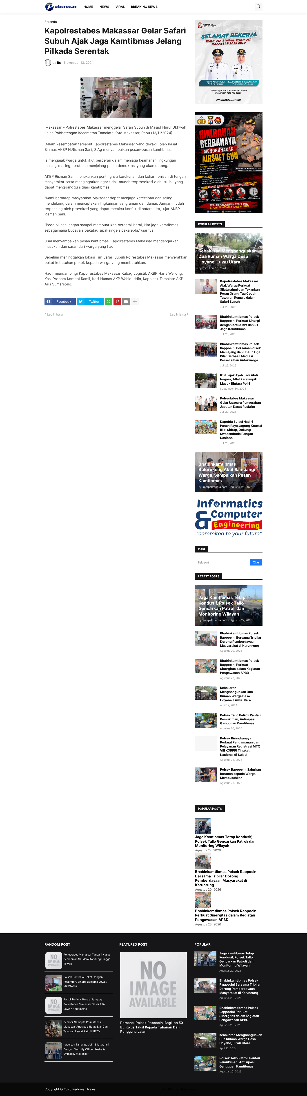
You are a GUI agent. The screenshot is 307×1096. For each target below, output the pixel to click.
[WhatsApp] (108, 301)
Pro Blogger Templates (179, 1089)
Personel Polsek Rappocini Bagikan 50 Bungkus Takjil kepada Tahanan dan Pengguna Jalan (151, 1027)
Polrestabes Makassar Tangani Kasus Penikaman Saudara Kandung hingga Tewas (86, 959)
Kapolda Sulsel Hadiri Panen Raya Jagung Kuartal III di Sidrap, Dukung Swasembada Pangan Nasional (241, 430)
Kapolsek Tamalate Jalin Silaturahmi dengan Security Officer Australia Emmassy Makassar (86, 1049)
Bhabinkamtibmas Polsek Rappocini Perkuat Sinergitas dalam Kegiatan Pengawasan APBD (240, 667)
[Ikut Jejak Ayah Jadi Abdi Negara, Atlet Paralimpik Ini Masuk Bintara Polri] (206, 380)
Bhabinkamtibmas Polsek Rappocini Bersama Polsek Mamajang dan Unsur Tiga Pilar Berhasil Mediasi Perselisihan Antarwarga (240, 352)
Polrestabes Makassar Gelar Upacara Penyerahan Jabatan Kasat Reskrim (240, 402)
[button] (259, 7)
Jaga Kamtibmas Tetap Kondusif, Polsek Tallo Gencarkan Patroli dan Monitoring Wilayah (225, 841)
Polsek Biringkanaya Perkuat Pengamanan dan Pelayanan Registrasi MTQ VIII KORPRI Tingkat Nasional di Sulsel (240, 746)
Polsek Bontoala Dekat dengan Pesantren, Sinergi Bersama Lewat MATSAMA (85, 981)
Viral (120, 7)
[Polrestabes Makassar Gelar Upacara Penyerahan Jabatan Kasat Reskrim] (206, 403)
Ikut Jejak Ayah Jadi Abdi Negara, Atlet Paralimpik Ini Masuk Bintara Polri (240, 379)
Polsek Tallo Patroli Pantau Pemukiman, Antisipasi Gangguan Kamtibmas (240, 719)
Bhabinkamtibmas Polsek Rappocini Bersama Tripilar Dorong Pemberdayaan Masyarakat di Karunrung (240, 639)
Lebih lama (178, 314)
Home (88, 7)
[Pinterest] (117, 301)
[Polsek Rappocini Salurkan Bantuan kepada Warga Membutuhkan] (206, 774)
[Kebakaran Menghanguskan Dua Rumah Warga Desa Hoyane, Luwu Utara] (206, 693)
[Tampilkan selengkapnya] (135, 301)
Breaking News (144, 7)
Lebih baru (55, 314)
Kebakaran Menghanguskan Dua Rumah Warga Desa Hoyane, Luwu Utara (236, 694)
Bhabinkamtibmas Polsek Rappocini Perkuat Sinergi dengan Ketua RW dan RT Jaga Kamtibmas (240, 323)
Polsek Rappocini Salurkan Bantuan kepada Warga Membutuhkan (240, 773)
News (104, 7)
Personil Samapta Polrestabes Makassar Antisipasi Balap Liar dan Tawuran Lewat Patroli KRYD (85, 1026)
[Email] (126, 301)
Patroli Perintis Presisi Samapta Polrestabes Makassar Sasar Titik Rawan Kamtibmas (84, 1004)
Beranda (50, 21)
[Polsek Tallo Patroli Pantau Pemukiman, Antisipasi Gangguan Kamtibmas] (206, 720)
